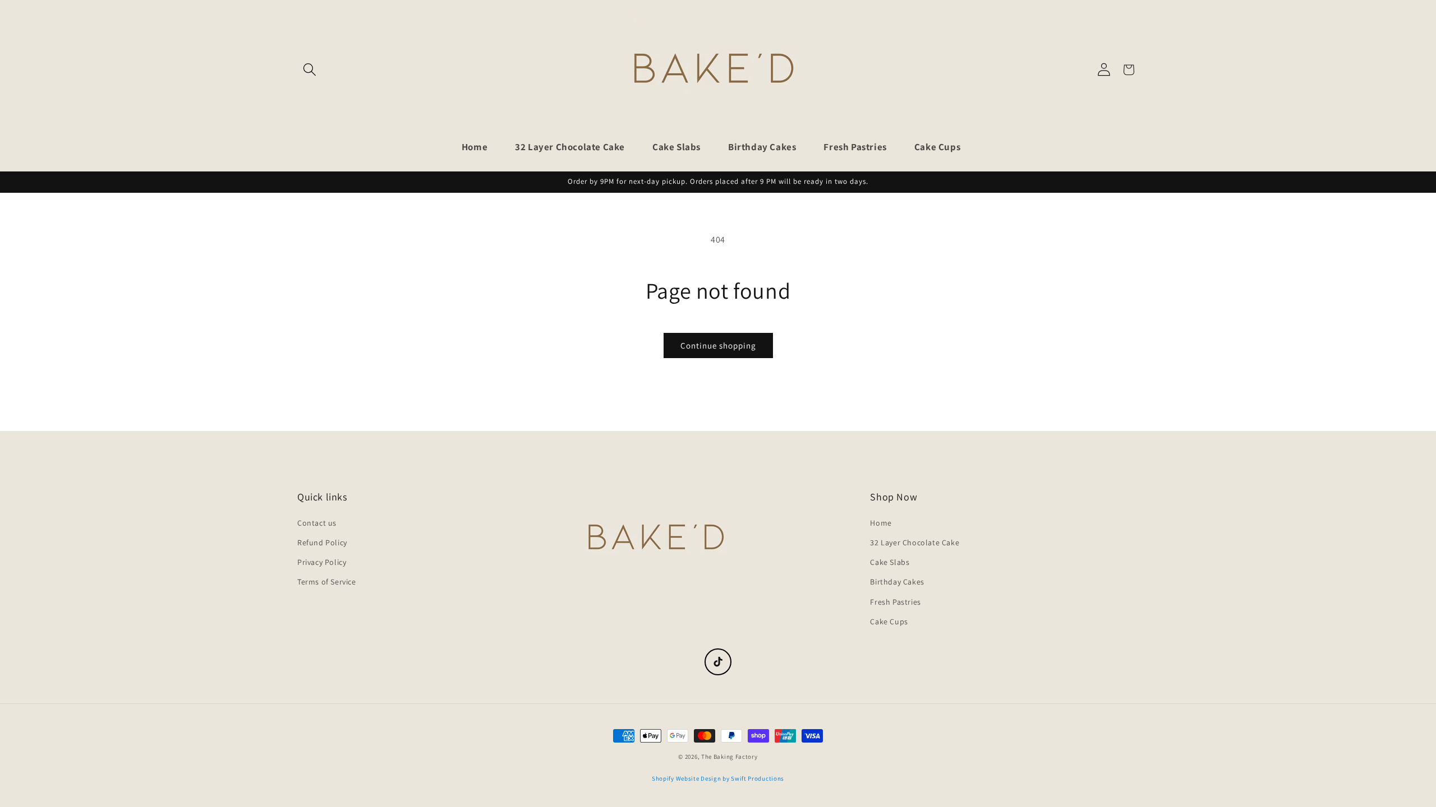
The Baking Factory (729, 756)
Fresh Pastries (895, 602)
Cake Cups (889, 621)
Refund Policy (322, 542)
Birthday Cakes (897, 582)
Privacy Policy (321, 562)
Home (880, 523)
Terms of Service (326, 582)
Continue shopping (718, 345)
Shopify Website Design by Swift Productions (718, 778)
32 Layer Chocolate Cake (914, 542)
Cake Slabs (889, 562)
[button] (309, 69)
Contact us (317, 523)
